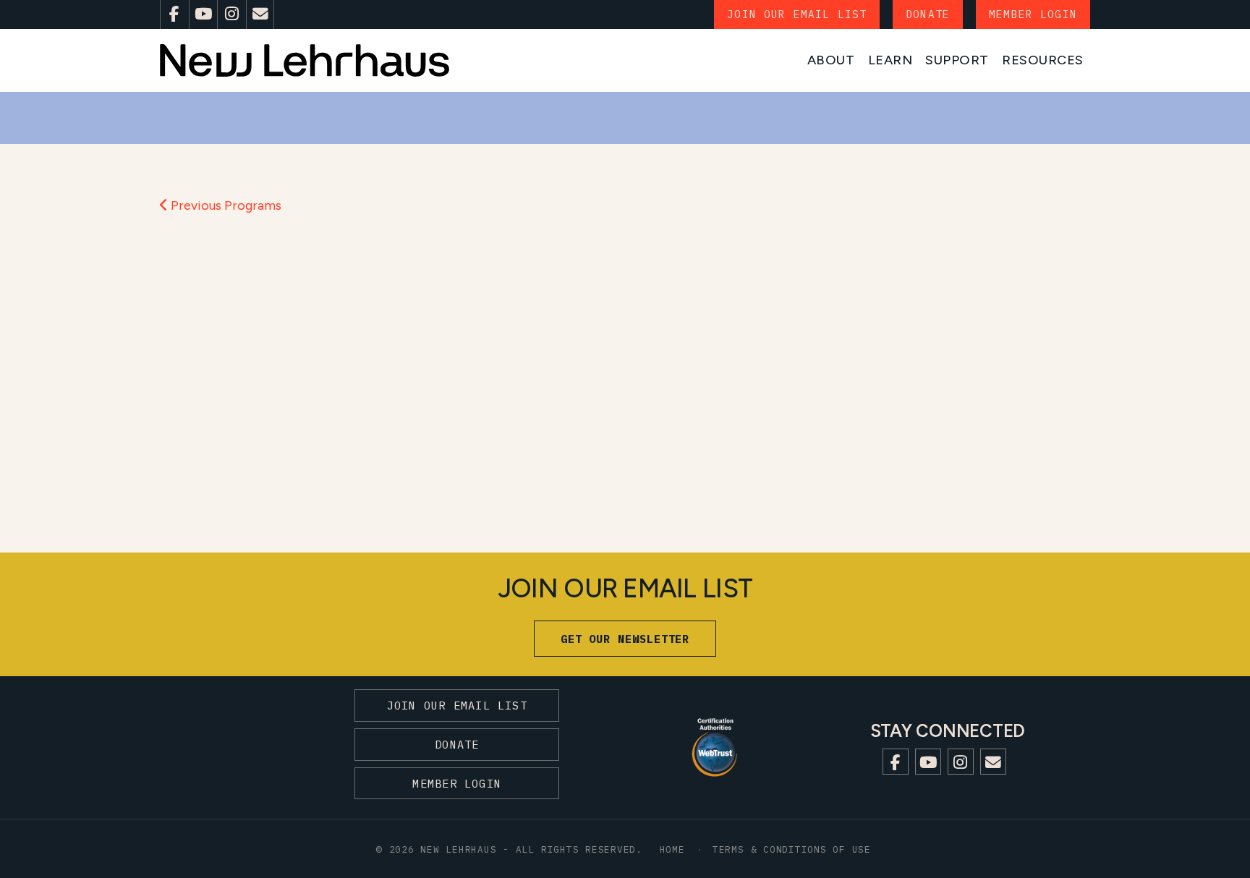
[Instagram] (231, 14)
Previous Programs (224, 205)
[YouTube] (203, 14)
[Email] (260, 14)
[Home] (304, 60)
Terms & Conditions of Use (792, 849)
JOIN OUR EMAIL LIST (797, 14)
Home (672, 849)
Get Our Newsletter (625, 638)
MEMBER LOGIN (1033, 14)
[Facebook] (174, 14)
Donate (928, 14)
